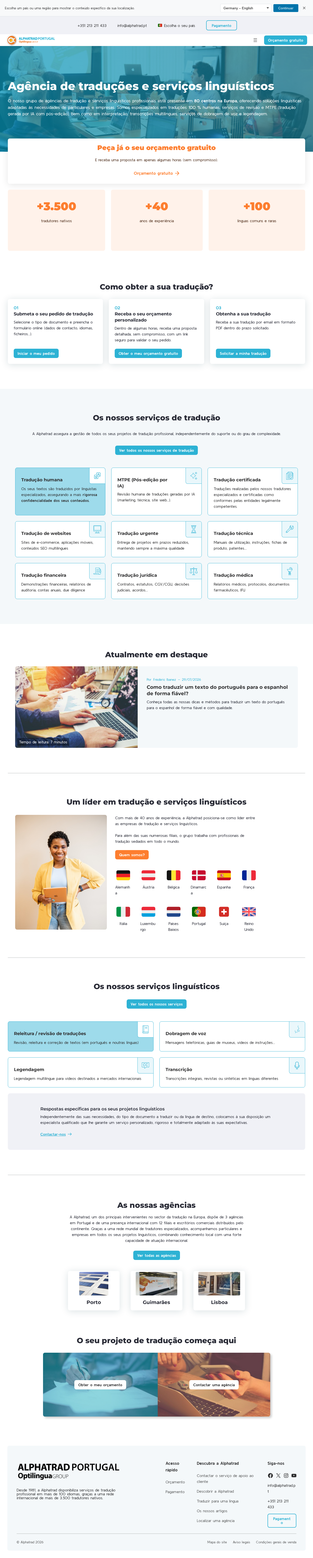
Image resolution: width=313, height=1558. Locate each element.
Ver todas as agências (156, 1255)
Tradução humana (42, 479)
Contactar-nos (53, 1134)
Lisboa (219, 1302)
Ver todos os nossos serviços (157, 1004)
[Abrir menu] (255, 40)
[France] (249, 875)
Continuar (285, 8)
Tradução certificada (237, 479)
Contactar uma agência (214, 1385)
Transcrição (179, 1069)
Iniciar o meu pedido (36, 353)
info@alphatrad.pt (132, 25)
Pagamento (221, 25)
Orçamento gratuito (285, 40)
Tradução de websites (46, 533)
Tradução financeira (43, 575)
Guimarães (156, 1302)
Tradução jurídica (137, 575)
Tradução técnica (233, 533)
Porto (94, 1302)
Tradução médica (233, 575)
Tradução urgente (137, 533)
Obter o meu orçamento (100, 1385)
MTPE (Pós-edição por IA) (142, 482)
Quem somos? (132, 855)
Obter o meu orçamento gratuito (148, 353)
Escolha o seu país (179, 25)
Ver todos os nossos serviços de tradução (156, 450)
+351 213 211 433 (91, 25)
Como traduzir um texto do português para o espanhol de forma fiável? (217, 690)
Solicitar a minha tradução (243, 353)
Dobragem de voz (186, 1033)
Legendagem (29, 1069)
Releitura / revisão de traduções (50, 1033)
